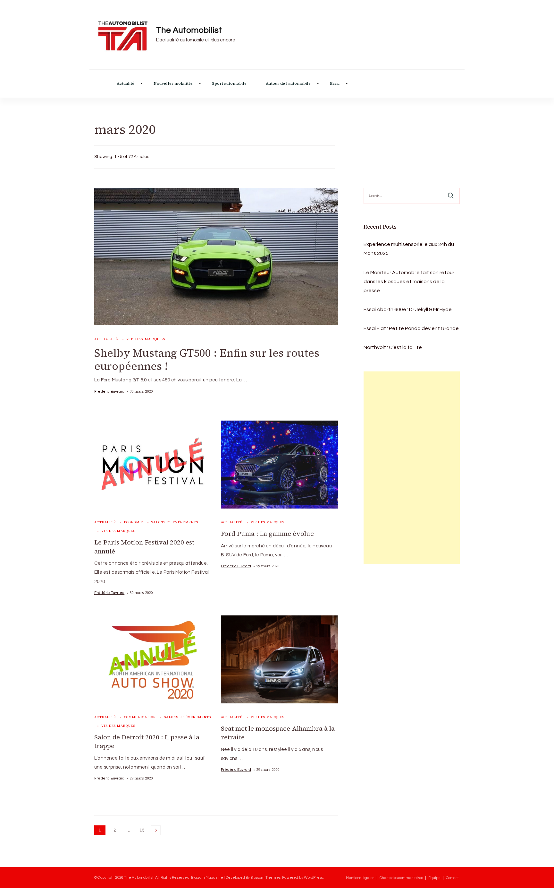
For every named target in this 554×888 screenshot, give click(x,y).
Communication (140, 717)
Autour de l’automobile (288, 84)
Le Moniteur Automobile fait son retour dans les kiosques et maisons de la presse (409, 281)
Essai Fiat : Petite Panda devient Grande (411, 328)
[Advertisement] (412, 467)
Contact (452, 878)
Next (156, 830)
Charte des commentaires (401, 878)
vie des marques (145, 339)
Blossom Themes (265, 877)
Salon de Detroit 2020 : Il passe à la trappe (146, 742)
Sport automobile (229, 84)
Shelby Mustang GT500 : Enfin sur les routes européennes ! (206, 359)
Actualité (125, 84)
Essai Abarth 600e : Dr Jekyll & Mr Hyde (408, 309)
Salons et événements (174, 522)
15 (143, 831)
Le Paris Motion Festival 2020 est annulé (144, 547)
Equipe (434, 878)
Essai (335, 84)
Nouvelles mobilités (173, 84)
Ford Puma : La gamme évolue (267, 533)
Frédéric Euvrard (109, 391)
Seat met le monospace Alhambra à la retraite (278, 733)
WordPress (313, 877)
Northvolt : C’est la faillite (393, 347)
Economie (133, 522)
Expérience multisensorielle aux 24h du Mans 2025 (409, 249)
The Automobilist (189, 30)
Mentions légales (360, 878)
